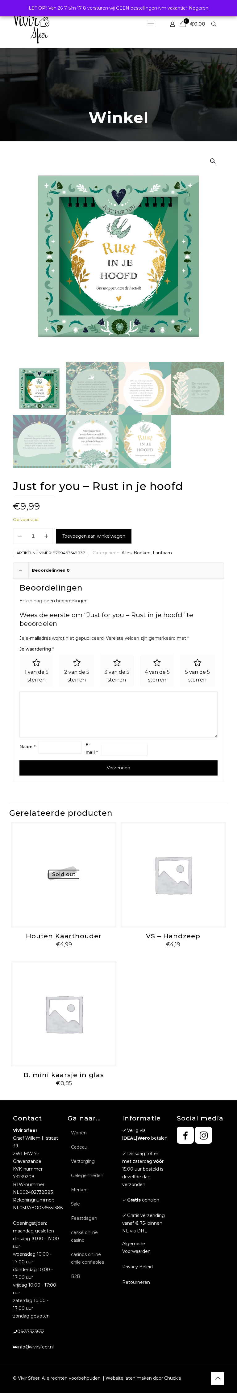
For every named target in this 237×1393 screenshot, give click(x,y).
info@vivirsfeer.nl (35, 1347)
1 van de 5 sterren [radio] (36, 676)
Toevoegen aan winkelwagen (93, 536)
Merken (79, 1190)
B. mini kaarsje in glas (63, 1075)
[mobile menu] (151, 24)
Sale (75, 1204)
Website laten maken (129, 1378)
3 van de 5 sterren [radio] (116, 676)
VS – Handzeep (173, 936)
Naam (27, 747)
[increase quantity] (46, 536)
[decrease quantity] (20, 536)
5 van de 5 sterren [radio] (197, 676)
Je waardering (36, 649)
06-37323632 (30, 1331)
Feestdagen (84, 1218)
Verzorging (83, 1161)
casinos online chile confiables (87, 1258)
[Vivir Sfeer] (31, 24)
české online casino (84, 1236)
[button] (213, 161)
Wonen (79, 1133)
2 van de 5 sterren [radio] (76, 676)
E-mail (91, 748)
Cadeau (79, 1147)
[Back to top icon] (217, 1378)
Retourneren (136, 1282)
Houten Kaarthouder (64, 936)
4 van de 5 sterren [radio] (157, 676)
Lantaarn (162, 553)
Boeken (142, 553)
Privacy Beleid (137, 1267)
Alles (126, 553)
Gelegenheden (87, 1175)
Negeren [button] (198, 8)
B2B (75, 1276)
